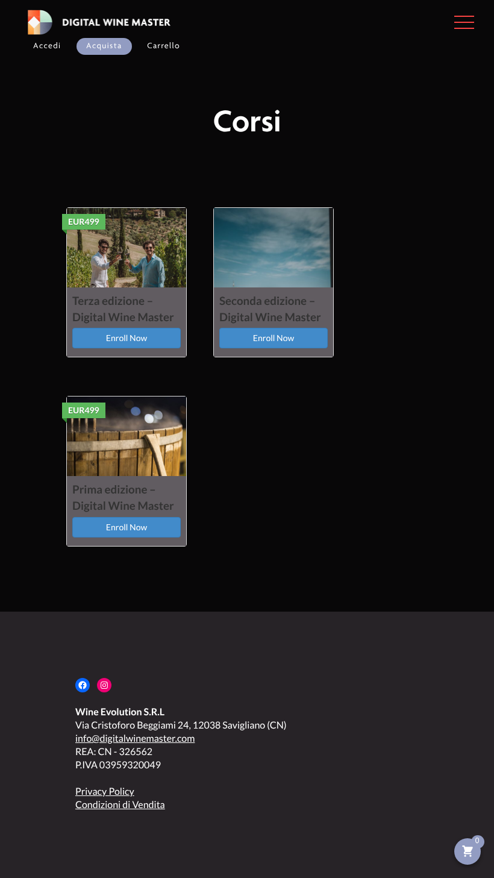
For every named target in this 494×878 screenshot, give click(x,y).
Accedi (47, 46)
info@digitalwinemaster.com (135, 738)
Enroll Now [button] (126, 338)
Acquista (104, 46)
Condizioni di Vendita (120, 805)
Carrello (163, 46)
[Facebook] (82, 685)
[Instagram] (104, 685)
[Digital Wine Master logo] (95, 22)
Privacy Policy (104, 791)
